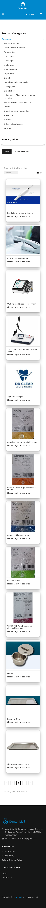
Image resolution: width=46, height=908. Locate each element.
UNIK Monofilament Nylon (18, 535)
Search (31, 14)
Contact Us (7, 877)
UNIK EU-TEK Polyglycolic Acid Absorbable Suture (19, 627)
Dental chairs (9, 91)
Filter (7, 151)
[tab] (37, 172)
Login (4, 873)
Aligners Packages (15, 397)
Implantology (9, 65)
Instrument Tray (14, 719)
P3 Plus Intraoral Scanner (17, 258)
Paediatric (8, 107)
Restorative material (12, 43)
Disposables (9, 73)
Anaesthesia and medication (16, 111)
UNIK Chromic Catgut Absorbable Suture (21, 488)
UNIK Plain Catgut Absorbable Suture (22, 442)
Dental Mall (17, 897)
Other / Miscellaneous (13, 124)
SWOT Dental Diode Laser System (21, 304)
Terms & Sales (8, 851)
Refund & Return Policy (12, 860)
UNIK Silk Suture (13, 580)
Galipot (10, 673)
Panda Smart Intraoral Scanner (20, 213)
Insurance (8, 120)
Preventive (8, 115)
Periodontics (9, 52)
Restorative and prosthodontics (17, 102)
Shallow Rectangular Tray (18, 764)
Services (7, 128)
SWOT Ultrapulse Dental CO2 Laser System (22, 350)
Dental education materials (16, 82)
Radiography (9, 86)
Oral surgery (9, 60)
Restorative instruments (14, 47)
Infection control (11, 69)
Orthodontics (9, 56)
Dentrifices (8, 78)
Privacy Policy (8, 856)
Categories (7, 39)
